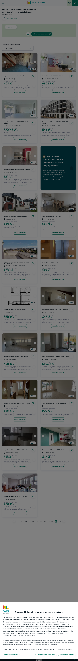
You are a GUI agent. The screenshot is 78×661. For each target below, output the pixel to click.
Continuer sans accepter (11, 654)
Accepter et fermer (67, 654)
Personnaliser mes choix (46, 654)
